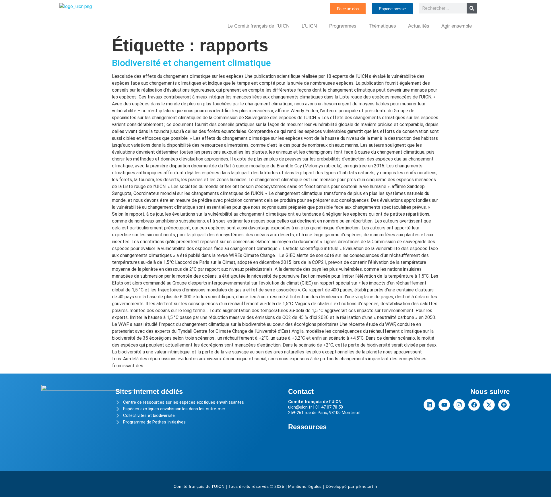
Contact (301, 391)
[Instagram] (459, 405)
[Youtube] (444, 405)
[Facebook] (474, 405)
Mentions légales (305, 486)
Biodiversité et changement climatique (191, 62)
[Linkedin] (429, 405)
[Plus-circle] (504, 405)
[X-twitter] (489, 405)
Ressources (307, 427)
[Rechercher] (472, 8)
